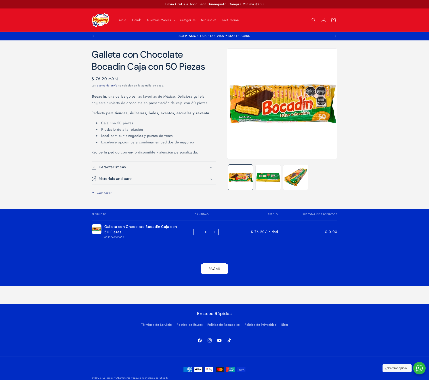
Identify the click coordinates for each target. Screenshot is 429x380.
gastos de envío (107, 86)
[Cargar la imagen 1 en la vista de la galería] (240, 177)
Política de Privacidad (260, 324)
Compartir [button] (104, 193)
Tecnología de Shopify (155, 378)
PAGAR (214, 269)
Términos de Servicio (156, 324)
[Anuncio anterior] (93, 36)
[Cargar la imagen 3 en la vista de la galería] (295, 177)
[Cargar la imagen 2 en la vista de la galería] (268, 177)
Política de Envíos (190, 324)
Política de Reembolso (223, 324)
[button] (160, 20)
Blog (284, 324)
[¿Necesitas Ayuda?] (419, 368)
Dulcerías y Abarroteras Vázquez (122, 378)
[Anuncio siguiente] (336, 36)
